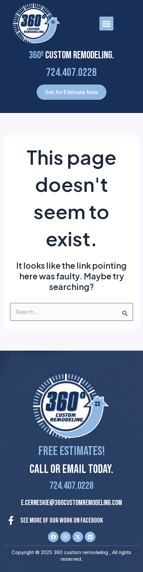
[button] (106, 23)
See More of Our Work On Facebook (61, 520)
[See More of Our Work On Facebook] (11, 520)
